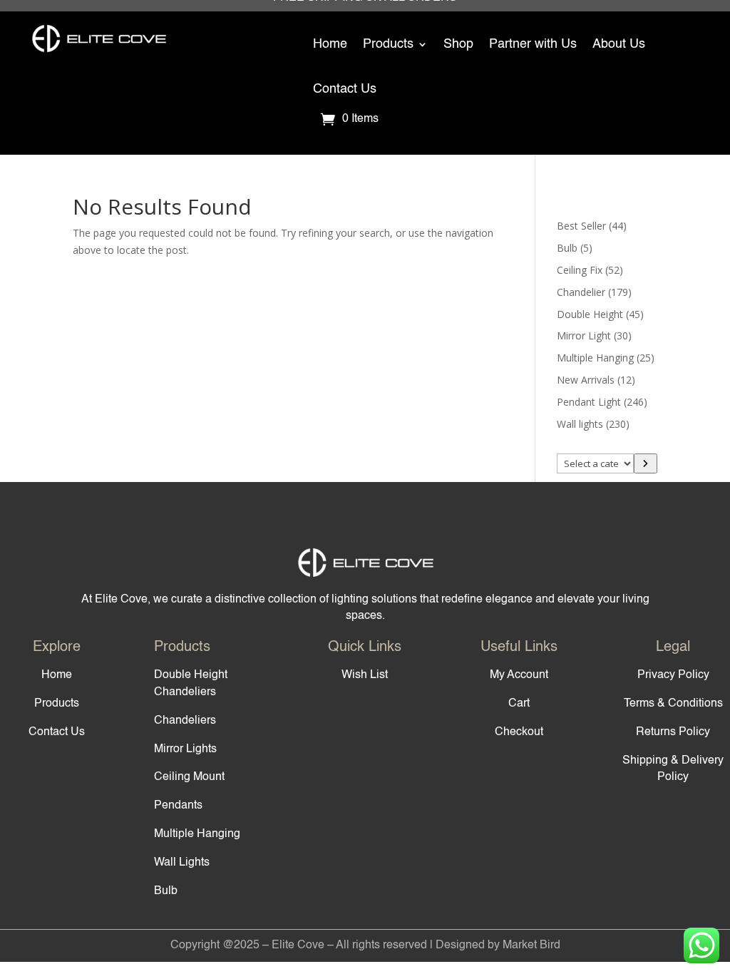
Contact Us (344, 89)
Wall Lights (182, 862)
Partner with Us (533, 44)
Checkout (519, 732)
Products (388, 44)
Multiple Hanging (197, 834)
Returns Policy (673, 732)
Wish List (364, 675)
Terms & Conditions (673, 703)
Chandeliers (185, 721)
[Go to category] (645, 463)
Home (330, 44)
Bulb (166, 891)
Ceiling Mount (189, 777)
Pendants (178, 805)
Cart (519, 703)
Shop (458, 44)
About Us (618, 44)
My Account (519, 675)
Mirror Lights (185, 749)
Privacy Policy (673, 675)
